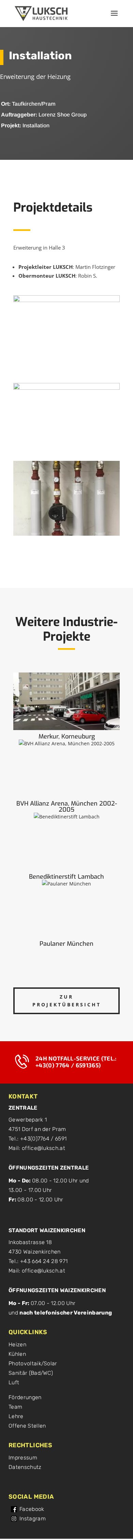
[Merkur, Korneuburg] (66, 701)
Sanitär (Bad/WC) (31, 1373)
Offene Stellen (27, 1426)
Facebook (31, 1509)
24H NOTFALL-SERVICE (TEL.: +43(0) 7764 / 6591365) (76, 1061)
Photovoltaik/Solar (33, 1363)
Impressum (23, 1457)
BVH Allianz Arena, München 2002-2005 (66, 806)
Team (15, 1407)
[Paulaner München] (66, 908)
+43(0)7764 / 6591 (43, 1138)
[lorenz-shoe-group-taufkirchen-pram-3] (66, 535)
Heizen (17, 1344)
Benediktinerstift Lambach (66, 877)
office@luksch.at (43, 1148)
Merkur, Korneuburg (67, 736)
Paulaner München (66, 944)
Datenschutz (25, 1467)
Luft (14, 1382)
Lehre (16, 1416)
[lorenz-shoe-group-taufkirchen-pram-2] (66, 458)
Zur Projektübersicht (66, 1000)
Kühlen (17, 1354)
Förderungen (25, 1397)
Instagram (32, 1518)
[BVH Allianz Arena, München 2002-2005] (66, 768)
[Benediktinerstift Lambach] (66, 841)
